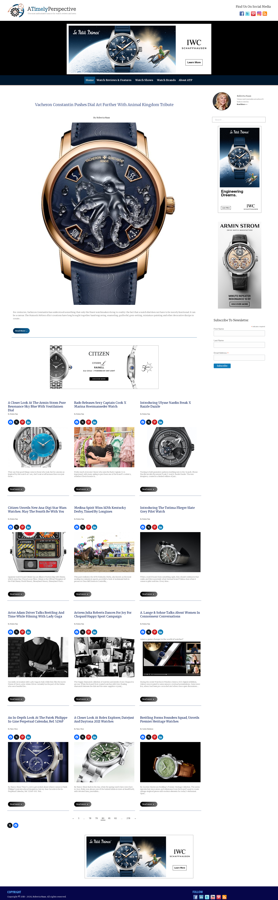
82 (115, 818)
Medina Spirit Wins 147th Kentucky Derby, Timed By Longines (100, 509)
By (13, 414)
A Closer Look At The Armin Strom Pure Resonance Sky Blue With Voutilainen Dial (37, 406)
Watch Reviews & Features (114, 80)
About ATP (185, 80)
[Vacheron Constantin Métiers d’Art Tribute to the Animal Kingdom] (104, 214)
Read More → (21, 331)
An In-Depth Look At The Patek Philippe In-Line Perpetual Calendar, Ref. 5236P (37, 719)
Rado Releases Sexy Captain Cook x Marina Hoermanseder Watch (100, 404)
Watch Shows (144, 80)
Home (90, 80)
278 (128, 818)
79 (96, 818)
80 (103, 818)
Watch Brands (166, 80)
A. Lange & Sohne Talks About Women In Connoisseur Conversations (170, 614)
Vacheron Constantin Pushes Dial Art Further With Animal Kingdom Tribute (104, 104)
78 (90, 818)
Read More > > (242, 104)
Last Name (219, 340)
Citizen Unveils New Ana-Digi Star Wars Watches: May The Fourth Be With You (37, 509)
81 (109, 818)
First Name (219, 329)
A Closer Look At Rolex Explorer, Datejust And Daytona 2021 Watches (104, 719)
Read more (15, 489)
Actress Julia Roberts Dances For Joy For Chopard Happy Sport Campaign (102, 614)
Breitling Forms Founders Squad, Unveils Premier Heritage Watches (169, 719)
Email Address (221, 353)
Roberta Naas (103, 117)
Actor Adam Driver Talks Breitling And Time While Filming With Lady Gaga (36, 614)
